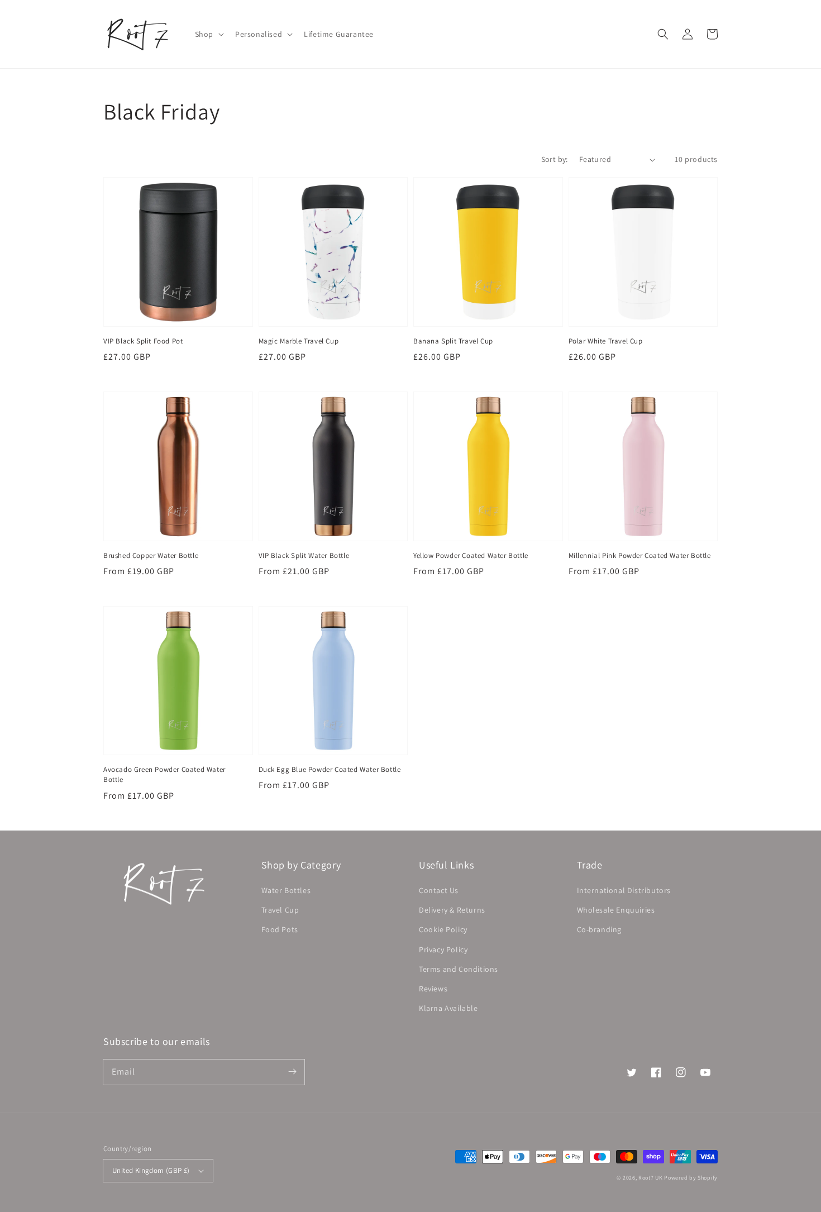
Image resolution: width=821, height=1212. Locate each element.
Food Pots (279, 929)
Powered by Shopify (691, 1177)
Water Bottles (286, 890)
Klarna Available (448, 1008)
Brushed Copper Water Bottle (150, 555)
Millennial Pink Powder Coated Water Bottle (640, 555)
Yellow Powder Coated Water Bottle (470, 555)
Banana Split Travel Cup (453, 341)
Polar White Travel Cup (606, 341)
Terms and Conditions (458, 969)
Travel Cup (280, 910)
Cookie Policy (443, 929)
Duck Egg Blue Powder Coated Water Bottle (330, 769)
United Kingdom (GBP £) (151, 1170)
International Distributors (624, 890)
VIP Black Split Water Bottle (304, 555)
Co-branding (599, 929)
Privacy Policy (443, 949)
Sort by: (554, 159)
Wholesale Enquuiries (616, 910)
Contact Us (439, 890)
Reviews (433, 989)
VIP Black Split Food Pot (143, 341)
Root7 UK (650, 1177)
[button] (208, 34)
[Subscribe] (292, 1072)
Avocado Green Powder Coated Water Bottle (164, 774)
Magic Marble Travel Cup (299, 341)
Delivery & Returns (452, 910)
